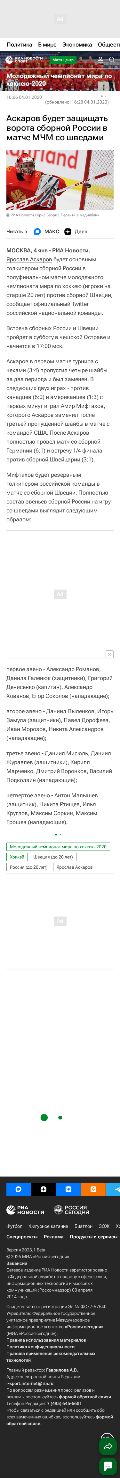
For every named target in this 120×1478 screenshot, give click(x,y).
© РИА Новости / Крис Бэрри (31, 215)
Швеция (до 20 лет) (53, 856)
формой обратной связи (85, 1396)
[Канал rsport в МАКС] (18, 1189)
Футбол (14, 1226)
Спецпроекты (21, 1237)
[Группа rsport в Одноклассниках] (93, 1189)
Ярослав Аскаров (29, 259)
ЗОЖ (104, 1226)
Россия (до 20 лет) (29, 867)
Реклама (53, 1237)
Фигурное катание (48, 1226)
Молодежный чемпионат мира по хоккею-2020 (58, 846)
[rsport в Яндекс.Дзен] (43, 1189)
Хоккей (17, 856)
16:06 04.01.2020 (24, 97)
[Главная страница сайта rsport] (38, 60)
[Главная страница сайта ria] (7, 60)
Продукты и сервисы (93, 1237)
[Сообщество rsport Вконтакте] (68, 1189)
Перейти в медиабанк (80, 215)
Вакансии (16, 1263)
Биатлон (83, 1226)
